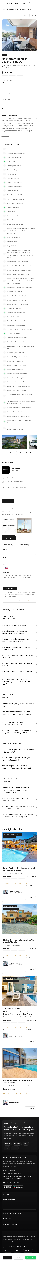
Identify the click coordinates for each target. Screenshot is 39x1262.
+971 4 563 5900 (11, 1170)
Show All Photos (9, 453)
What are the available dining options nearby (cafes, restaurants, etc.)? (18, 807)
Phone (5, 565)
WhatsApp (30, 1257)
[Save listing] (34, 834)
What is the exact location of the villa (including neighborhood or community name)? (16, 681)
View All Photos (29, 47)
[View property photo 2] (14, 442)
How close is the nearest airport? (14, 625)
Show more (6, 136)
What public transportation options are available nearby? (16, 648)
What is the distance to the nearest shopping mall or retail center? (14, 632)
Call (19, 1257)
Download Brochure (9, 537)
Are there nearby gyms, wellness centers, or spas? (18, 705)
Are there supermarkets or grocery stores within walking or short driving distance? (17, 815)
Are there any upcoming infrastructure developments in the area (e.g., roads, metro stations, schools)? (18, 790)
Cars (25, 1144)
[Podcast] (18, 1182)
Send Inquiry (10, 588)
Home (4, 10)
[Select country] (6, 568)
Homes (7, 1144)
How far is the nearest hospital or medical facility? (17, 672)
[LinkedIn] (4, 1182)
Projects (17, 1144)
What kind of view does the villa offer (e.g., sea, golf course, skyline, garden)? (17, 731)
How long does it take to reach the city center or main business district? (15, 640)
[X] (14, 1182)
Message (6, 572)
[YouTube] (7, 1182)
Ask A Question (7, 501)
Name (5, 549)
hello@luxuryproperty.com (14, 1173)
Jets (6, 1148)
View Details (30, 898)
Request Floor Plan (26, 453)
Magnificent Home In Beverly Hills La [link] (19, 10)
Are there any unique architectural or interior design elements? (18, 750)
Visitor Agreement (28, 600)
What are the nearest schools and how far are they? (17, 664)
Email (4, 557)
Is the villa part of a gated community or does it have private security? (18, 758)
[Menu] (3, 3)
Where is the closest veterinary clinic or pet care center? (17, 656)
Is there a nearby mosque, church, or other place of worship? (17, 799)
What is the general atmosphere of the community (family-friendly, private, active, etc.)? (17, 714)
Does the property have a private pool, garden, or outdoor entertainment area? (16, 767)
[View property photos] (20, 35)
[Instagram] (11, 1182)
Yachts (14, 1148)
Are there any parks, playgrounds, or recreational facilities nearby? (15, 723)
